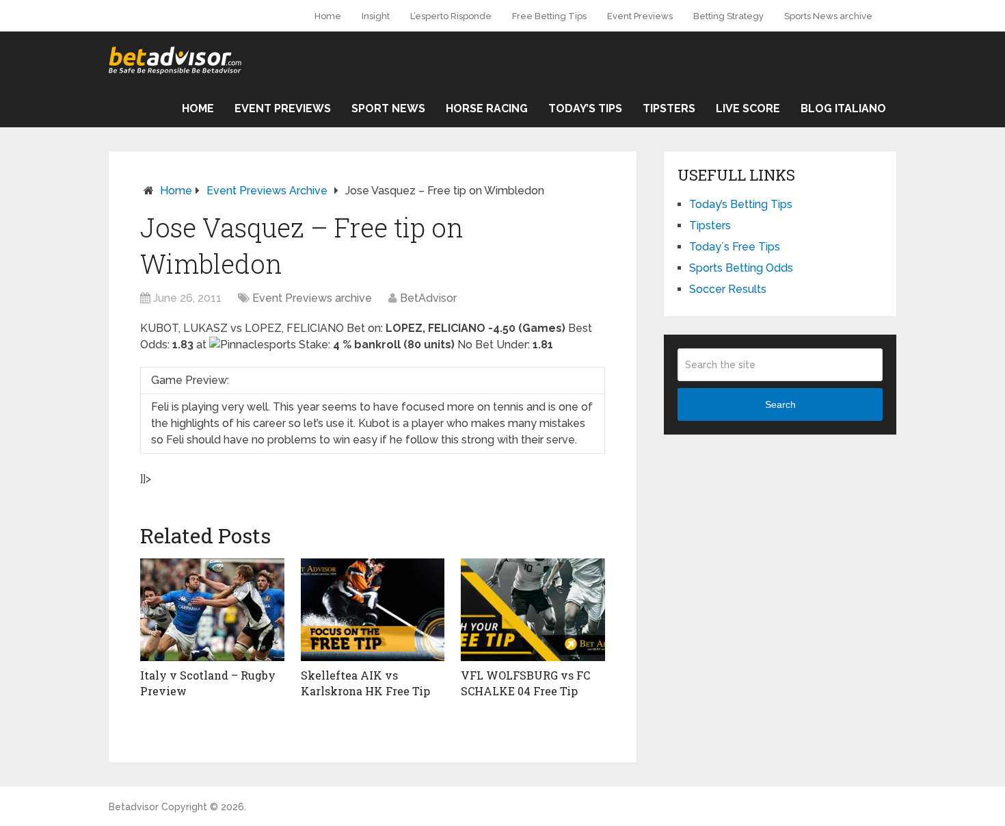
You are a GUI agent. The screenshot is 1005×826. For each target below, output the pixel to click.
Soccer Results (727, 289)
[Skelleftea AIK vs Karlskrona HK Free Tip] (373, 609)
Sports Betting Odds (741, 267)
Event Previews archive (266, 190)
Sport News (388, 108)
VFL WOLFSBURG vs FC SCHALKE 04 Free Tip (525, 682)
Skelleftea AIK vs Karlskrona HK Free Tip (365, 682)
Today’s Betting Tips (740, 204)
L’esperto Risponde (451, 16)
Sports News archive (828, 16)
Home (327, 16)
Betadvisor (134, 806)
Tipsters (669, 108)
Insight (376, 16)
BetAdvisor (428, 298)
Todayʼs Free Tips (734, 246)
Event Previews (640, 16)
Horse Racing (487, 108)
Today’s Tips (585, 108)
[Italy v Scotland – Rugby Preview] (212, 609)
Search (780, 404)
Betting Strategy (728, 16)
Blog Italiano (843, 108)
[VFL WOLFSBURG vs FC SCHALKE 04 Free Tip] (533, 609)
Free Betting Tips (549, 16)
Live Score (748, 108)
